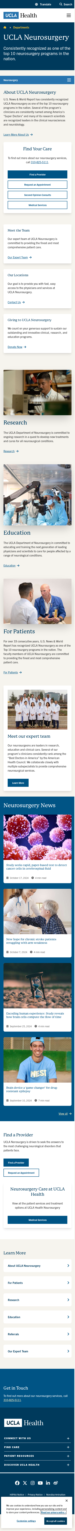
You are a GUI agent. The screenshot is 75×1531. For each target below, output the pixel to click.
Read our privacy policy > (53, 1512)
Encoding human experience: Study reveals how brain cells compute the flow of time (35, 1015)
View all (63, 1113)
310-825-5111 (39, 162)
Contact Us (14, 302)
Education (9, 565)
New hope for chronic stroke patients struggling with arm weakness (31, 941)
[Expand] (68, 1438)
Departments (21, 27)
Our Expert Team (18, 257)
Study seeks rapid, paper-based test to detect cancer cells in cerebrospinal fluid (36, 866)
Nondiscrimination (55, 1494)
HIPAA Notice (17, 1494)
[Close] (66, 1500)
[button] (43, 4)
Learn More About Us (16, 134)
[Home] (4, 27)
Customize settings (26, 1520)
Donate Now (15, 347)
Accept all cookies (55, 1520)
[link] (17, 1483)
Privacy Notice (35, 1494)
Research (9, 451)
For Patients (10, 672)
